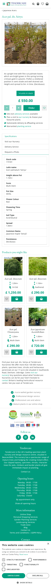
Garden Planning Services (25, 519)
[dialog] (25, 564)
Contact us (25, 471)
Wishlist (6, 299)
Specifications (11, 136)
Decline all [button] (37, 575)
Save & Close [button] (13, 575)
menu (4, 4)
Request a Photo (12, 152)
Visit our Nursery (12, 141)
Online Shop (25, 514)
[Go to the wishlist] (42, 4)
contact (5, 380)
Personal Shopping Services (25, 517)
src (33, 4)
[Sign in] (38, 4)
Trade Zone (25, 525)
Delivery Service (12, 147)
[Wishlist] (42, 4)
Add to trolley (16, 299)
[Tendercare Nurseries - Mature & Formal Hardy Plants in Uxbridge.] (17, 4)
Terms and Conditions (19, 532)
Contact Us (25, 530)
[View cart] (47, 4)
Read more (23, 554)
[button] (25, 582)
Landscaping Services (25, 522)
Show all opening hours (25, 503)
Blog (25, 527)
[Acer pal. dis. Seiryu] (25, 43)
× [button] (48, 544)
